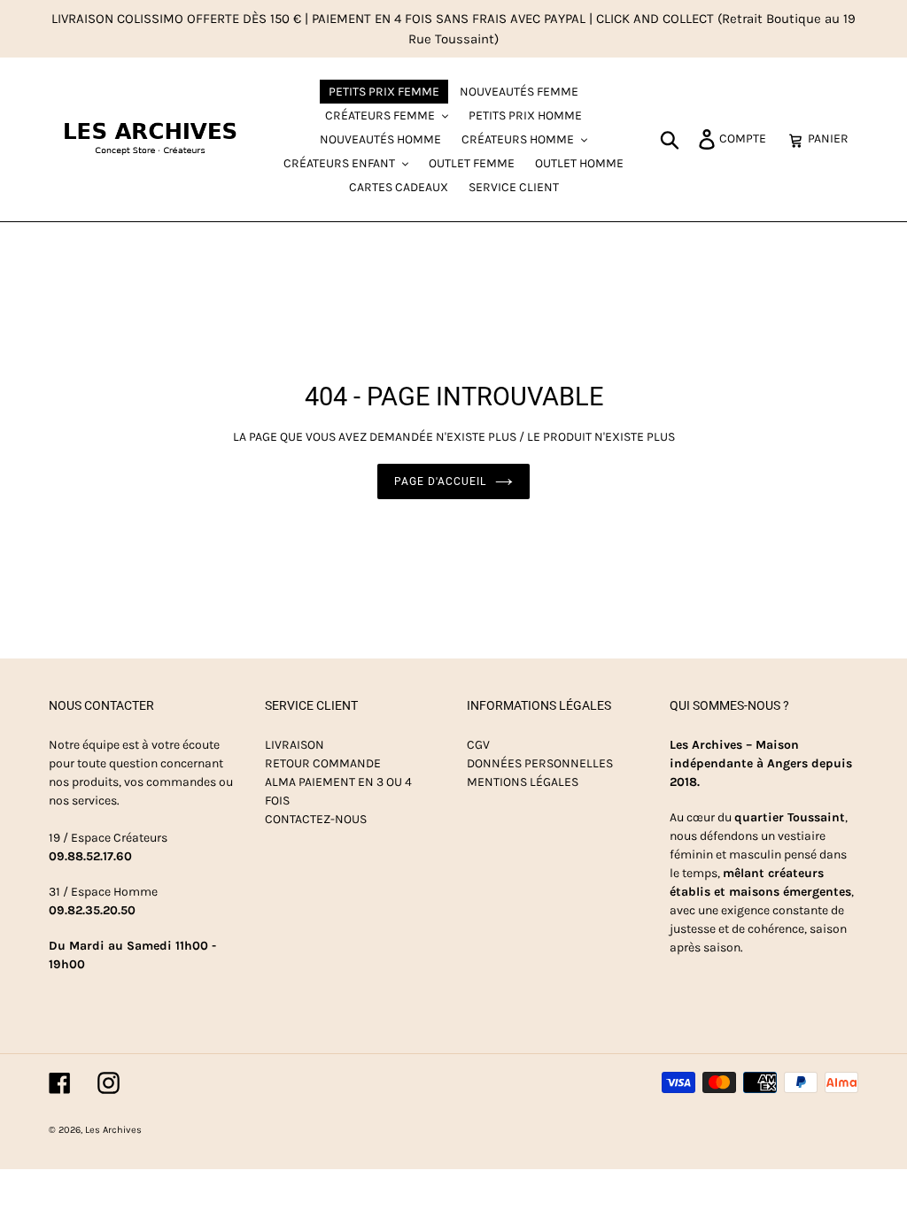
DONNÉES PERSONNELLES (540, 763)
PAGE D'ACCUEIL (439, 481)
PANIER (833, 138)
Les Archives (113, 1130)
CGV (478, 744)
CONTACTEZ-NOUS (316, 819)
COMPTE (747, 138)
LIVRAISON (294, 744)
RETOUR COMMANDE (323, 763)
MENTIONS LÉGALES (522, 781)
